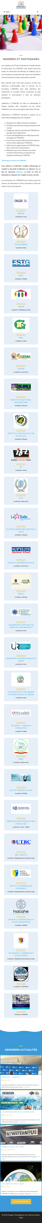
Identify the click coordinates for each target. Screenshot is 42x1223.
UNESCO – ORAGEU (10, 1077)
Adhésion (19, 172)
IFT (21, 467)
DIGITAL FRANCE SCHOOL (21, 790)
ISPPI (21, 759)
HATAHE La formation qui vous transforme (21, 920)
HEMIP (21, 307)
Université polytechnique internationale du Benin (21, 693)
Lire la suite (27, 1087)
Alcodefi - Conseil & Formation (21, 726)
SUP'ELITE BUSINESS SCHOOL (21, 563)
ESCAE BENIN (21, 244)
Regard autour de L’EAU (12, 1147)
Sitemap (31, 1215)
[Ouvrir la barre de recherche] (38, 12)
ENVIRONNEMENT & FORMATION (17, 1112)
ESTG (21, 275)
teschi (21, 594)
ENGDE (21, 213)
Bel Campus (21, 855)
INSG (21, 338)
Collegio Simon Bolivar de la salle (21, 530)
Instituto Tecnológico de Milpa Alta (21, 434)
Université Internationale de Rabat (21, 659)
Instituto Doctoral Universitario (21, 401)
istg (21, 498)
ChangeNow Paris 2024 (12, 1184)
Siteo (26, 1215)
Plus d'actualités (21, 1201)
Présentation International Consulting (21, 822)
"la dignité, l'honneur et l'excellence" (21, 954)
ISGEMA (21, 369)
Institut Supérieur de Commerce (21, 887)
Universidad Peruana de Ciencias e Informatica (21, 626)
